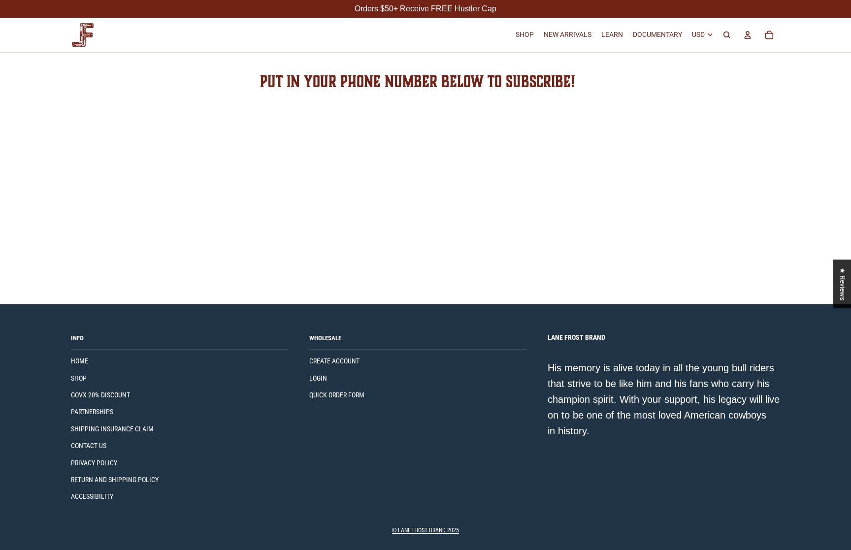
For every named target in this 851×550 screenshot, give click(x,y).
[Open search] (727, 35)
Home (79, 361)
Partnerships (92, 412)
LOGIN (318, 378)
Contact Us (88, 446)
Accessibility (92, 496)
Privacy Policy (94, 463)
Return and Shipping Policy (115, 480)
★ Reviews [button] (843, 283)
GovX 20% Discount (100, 395)
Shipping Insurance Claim (112, 429)
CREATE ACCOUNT (334, 361)
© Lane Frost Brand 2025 (425, 530)
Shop (79, 378)
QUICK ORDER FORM (336, 395)
